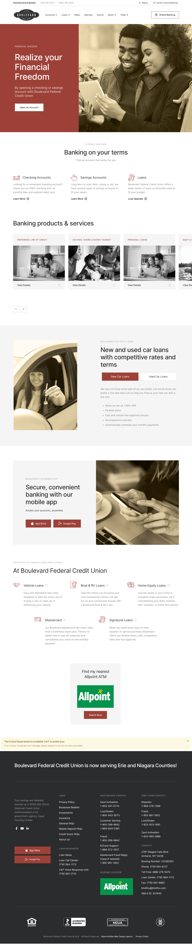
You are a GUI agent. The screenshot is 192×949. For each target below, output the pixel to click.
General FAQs (66, 823)
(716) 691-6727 (47, 3)
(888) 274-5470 (66, 3)
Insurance (64, 818)
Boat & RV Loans (137, 240)
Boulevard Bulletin (69, 807)
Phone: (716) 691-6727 (154, 866)
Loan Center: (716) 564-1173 (157, 877)
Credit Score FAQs (69, 834)
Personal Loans (82, 240)
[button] (143, 3)
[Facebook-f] (16, 828)
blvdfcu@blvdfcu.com (153, 888)
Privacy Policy (66, 802)
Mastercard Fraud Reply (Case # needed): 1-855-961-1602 (113, 859)
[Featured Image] (39, 263)
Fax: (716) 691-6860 (153, 882)
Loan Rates (65, 855)
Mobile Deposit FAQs (70, 828)
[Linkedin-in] (28, 828)
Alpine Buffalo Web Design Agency (117, 936)
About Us (64, 839)
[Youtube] (22, 828)
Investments (66, 812)
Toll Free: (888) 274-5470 (155, 872)
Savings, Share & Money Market (36, 240)
